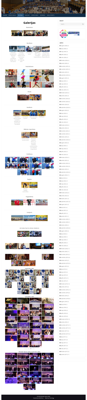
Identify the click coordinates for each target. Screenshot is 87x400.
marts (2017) (64, 348)
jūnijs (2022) (63, 181)
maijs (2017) (63, 342)
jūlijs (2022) (63, 178)
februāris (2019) (64, 284)
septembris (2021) (65, 201)
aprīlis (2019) (63, 278)
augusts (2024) (64, 110)
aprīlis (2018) (63, 313)
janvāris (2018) (64, 322)
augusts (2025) (64, 78)
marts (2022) (64, 189)
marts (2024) (64, 122)
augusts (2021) (64, 204)
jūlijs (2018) (63, 304)
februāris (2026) (64, 60)
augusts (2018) (64, 301)
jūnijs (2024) (63, 113)
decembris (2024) (65, 98)
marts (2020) (64, 245)
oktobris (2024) (64, 104)
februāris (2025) (64, 92)
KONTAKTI (27, 15)
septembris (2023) (65, 139)
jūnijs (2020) (63, 236)
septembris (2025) (65, 75)
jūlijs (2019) (63, 269)
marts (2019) (64, 281)
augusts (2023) (64, 142)
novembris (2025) (65, 69)
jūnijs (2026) (63, 48)
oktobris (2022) (64, 169)
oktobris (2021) (64, 198)
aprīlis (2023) (63, 151)
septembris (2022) (65, 172)
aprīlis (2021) (63, 213)
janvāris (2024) (64, 128)
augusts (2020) (64, 231)
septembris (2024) (65, 107)
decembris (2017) (65, 325)
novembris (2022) (65, 166)
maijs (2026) (63, 51)
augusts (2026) (64, 45)
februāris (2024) (64, 125)
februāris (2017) (64, 351)
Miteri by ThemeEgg (49, 398)
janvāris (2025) (64, 95)
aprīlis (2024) (63, 119)
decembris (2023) (65, 131)
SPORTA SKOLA (12, 15)
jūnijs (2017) (63, 339)
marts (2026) (64, 57)
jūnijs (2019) (63, 272)
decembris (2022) (65, 163)
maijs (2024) (63, 116)
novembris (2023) (65, 134)
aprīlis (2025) (63, 86)
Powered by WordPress (38, 398)
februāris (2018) (64, 319)
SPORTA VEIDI (34, 15)
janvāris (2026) (64, 63)
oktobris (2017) (64, 331)
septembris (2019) (65, 263)
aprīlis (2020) (63, 242)
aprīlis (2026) (63, 54)
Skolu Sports (50, 15)
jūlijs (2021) (63, 207)
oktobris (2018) (64, 295)
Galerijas (20, 15)
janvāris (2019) (64, 286)
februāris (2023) (64, 157)
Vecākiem (42, 15)
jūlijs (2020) (63, 234)
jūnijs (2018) (63, 307)
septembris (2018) (65, 298)
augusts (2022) (64, 175)
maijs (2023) (63, 148)
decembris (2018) (65, 289)
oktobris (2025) (64, 72)
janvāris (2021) (64, 216)
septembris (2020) (65, 228)
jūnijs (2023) (63, 145)
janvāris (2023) (64, 160)
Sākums (5, 15)
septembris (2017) (65, 333)
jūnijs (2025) (63, 81)
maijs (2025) (63, 84)
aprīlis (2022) (63, 186)
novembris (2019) (65, 257)
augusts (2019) (64, 266)
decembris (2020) (65, 219)
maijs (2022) (63, 184)
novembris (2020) (65, 222)
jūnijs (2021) (63, 210)
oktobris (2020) (64, 225)
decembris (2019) (65, 254)
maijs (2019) (63, 275)
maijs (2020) (63, 239)
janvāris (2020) (64, 251)
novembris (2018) (65, 292)
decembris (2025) (65, 66)
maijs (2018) (63, 310)
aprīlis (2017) (63, 345)
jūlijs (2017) (63, 336)
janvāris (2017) (64, 354)
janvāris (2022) (64, 195)
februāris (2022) (64, 192)
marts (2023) (64, 154)
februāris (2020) (64, 248)
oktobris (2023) (64, 137)
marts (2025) (64, 89)
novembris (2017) (65, 328)
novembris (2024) (65, 101)
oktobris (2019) (64, 260)
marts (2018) (64, 316)
